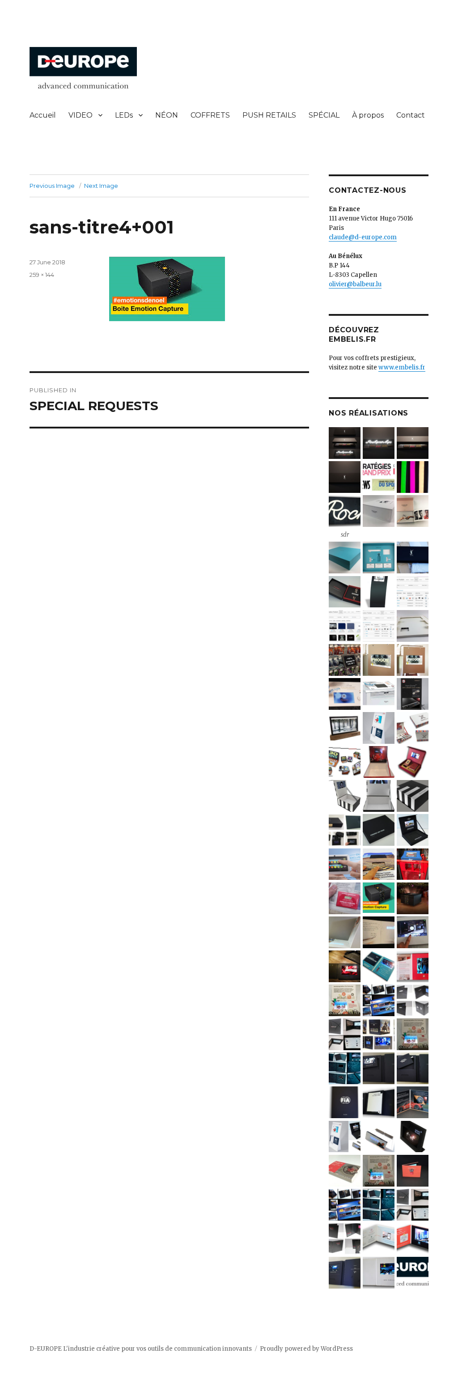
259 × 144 (42, 274)
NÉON (166, 115)
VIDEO (80, 115)
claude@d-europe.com (363, 237)
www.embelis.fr (401, 367)
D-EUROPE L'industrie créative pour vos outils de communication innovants (141, 1349)
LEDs (124, 115)
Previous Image (52, 185)
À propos (368, 115)
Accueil (43, 115)
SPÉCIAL (324, 115)
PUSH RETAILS (269, 115)
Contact (410, 115)
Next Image (101, 185)
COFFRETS (210, 115)
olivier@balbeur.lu (355, 284)
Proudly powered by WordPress (306, 1349)
